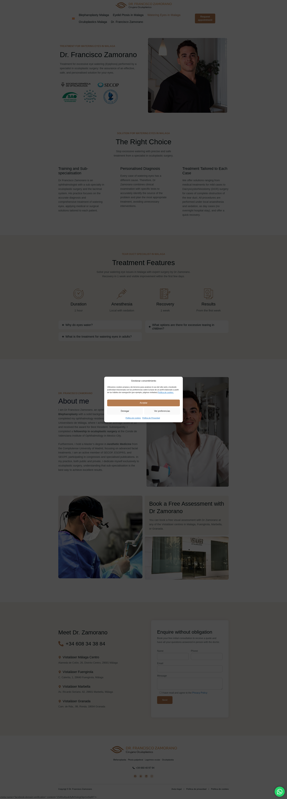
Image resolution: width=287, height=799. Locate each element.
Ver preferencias (162, 411)
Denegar (125, 411)
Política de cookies (133, 418)
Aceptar (143, 403)
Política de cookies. (166, 392)
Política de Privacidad (151, 418)
